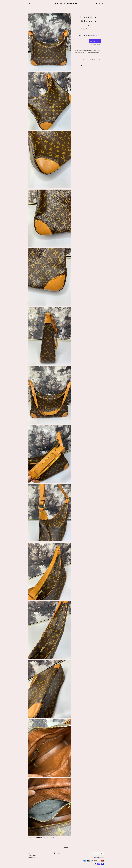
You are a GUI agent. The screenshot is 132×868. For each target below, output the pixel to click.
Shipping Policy (32, 855)
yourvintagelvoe (66, 3)
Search (29, 853)
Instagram (58, 853)
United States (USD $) (97, 853)
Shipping (83, 29)
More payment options (95, 44)
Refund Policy (31, 857)
